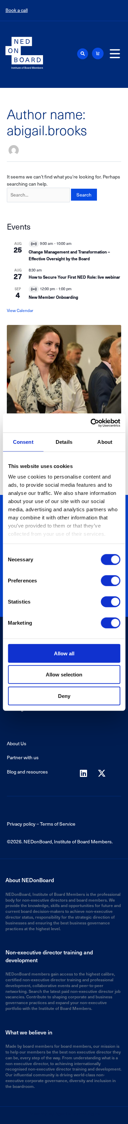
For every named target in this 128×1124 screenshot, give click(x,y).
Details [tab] (64, 441)
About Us (16, 743)
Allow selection (64, 674)
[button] (82, 53)
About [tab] (104, 441)
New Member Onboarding (53, 297)
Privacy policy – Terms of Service (41, 823)
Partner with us (23, 757)
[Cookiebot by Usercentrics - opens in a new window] (91, 423)
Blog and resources (27, 771)
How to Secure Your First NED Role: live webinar (74, 277)
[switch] (110, 580)
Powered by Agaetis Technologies (64, 1113)
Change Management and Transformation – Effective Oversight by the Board (69, 255)
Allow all (64, 653)
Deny (64, 696)
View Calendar (20, 310)
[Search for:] (38, 195)
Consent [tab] (23, 441)
